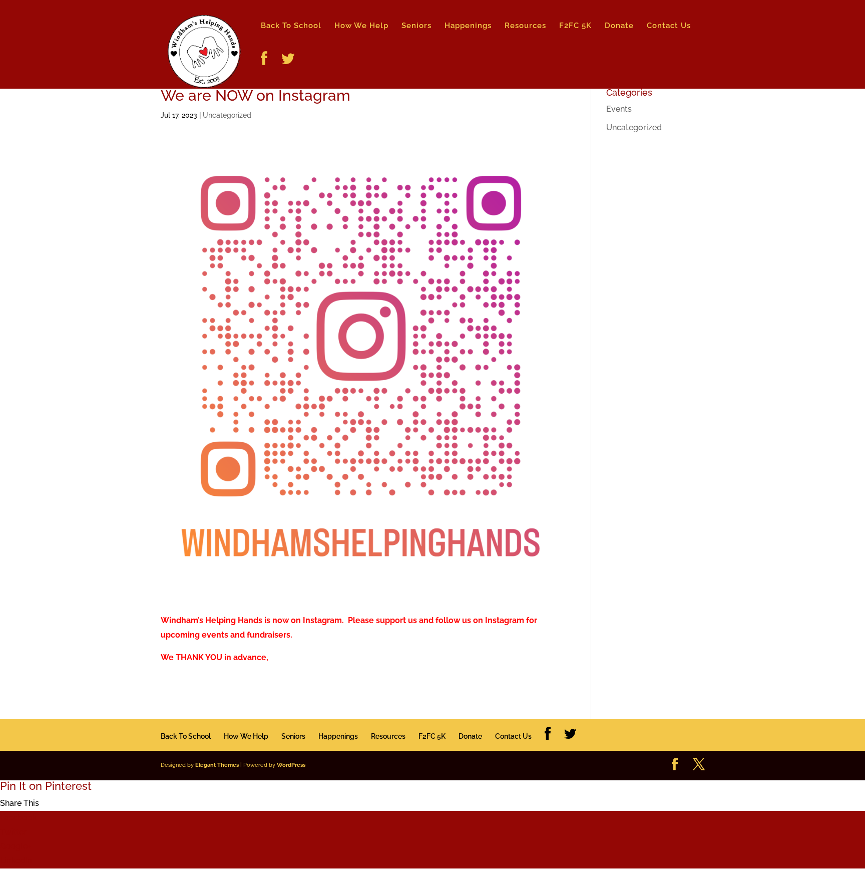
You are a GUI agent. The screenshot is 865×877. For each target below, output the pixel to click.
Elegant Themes (217, 765)
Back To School (291, 26)
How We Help (361, 26)
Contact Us (669, 26)
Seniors (416, 26)
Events (619, 109)
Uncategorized (227, 115)
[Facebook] (264, 70)
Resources (525, 26)
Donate (619, 26)
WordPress (291, 765)
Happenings (468, 26)
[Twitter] (288, 70)
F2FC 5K (575, 26)
